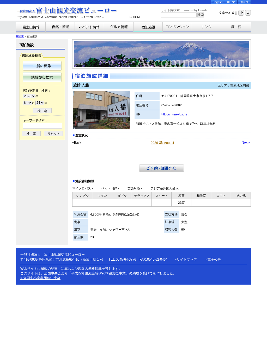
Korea (244, 2)
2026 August (162, 143)
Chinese (231, 2)
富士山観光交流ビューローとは (236, 27)
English (217, 2)
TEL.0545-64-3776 (122, 259)
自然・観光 (60, 27)
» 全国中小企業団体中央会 (40, 278)
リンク (206, 27)
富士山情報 (31, 27)
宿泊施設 (148, 27)
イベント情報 (89, 27)
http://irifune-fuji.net (174, 114)
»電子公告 (213, 259)
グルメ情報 (119, 27)
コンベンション (177, 27)
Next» (246, 142)
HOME (136, 17)
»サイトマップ (186, 259)
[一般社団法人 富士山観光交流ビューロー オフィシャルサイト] (72, 13)
